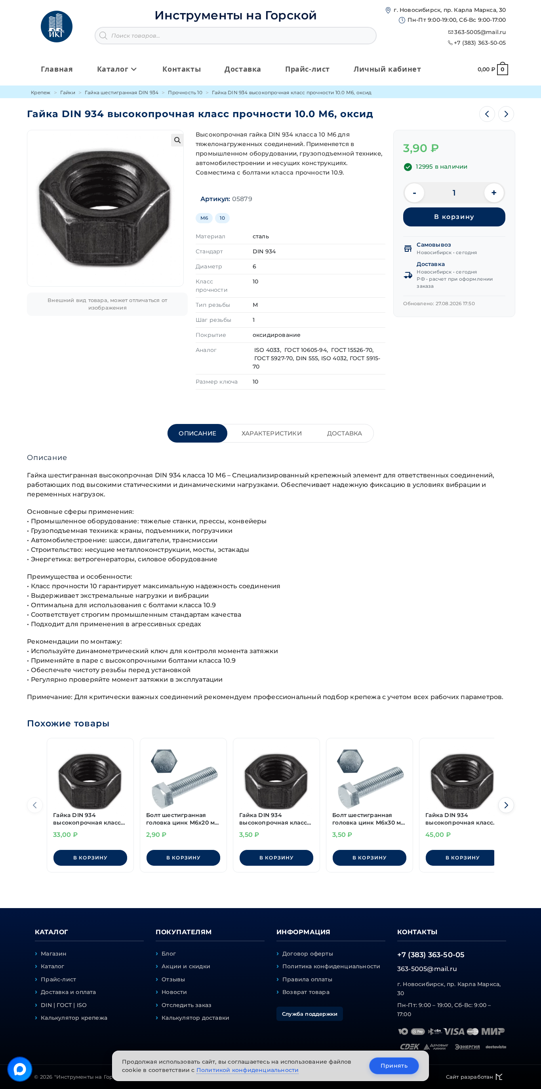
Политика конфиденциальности (331, 966)
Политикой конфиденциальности (247, 1070)
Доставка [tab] (344, 433)
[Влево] (35, 805)
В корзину (454, 216)
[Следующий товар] (506, 114)
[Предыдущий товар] (487, 114)
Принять (394, 1065)
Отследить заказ (186, 1005)
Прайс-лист (58, 979)
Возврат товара (306, 992)
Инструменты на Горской (235, 15)
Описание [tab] (197, 433)
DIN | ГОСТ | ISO (64, 1005)
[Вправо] (506, 805)
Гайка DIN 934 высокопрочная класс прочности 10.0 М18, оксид (459, 819)
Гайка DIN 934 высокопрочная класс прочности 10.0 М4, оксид (273, 819)
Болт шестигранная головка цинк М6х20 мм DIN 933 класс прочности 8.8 (182, 819)
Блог (169, 953)
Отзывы (173, 979)
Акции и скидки (186, 966)
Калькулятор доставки (195, 1017)
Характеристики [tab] (272, 433)
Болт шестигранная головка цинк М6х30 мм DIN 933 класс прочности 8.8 (368, 819)
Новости (174, 992)
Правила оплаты (307, 979)
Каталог (52, 966)
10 (222, 218)
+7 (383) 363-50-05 (480, 42)
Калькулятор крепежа (74, 1017)
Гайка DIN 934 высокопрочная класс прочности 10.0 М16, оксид (87, 819)
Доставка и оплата (68, 992)
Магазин (54, 953)
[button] (177, 140)
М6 (204, 218)
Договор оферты (307, 953)
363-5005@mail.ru (480, 32)
